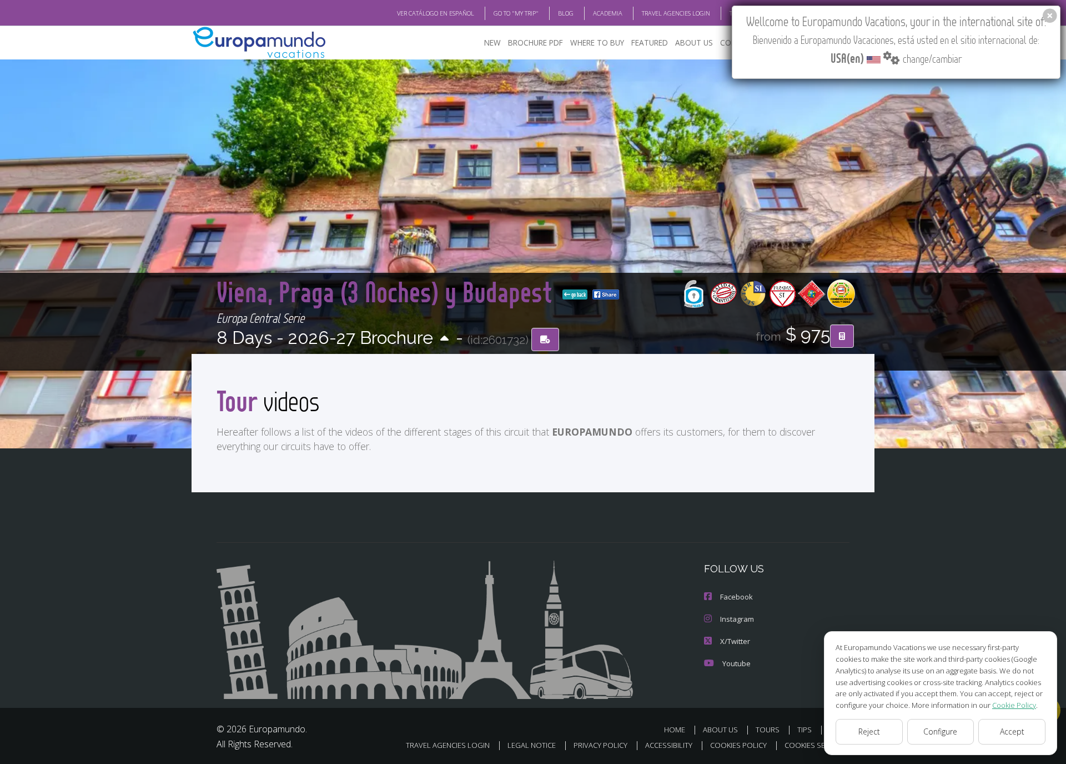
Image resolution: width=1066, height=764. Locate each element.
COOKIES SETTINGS (817, 745)
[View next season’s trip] (444, 339)
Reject (869, 731)
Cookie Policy (1014, 705)
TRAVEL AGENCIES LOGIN (676, 13)
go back (578, 294)
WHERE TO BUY (597, 42)
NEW (492, 42)
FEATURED (649, 42)
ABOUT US (694, 42)
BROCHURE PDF (535, 42)
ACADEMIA (607, 13)
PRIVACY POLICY (600, 745)
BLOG (566, 13)
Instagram (737, 619)
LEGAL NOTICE (531, 745)
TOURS (768, 730)
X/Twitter (735, 641)
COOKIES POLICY (738, 745)
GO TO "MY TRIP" (516, 13)
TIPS (804, 730)
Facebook (736, 597)
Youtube (736, 663)
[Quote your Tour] (842, 336)
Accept (1012, 731)
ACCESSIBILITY (668, 745)
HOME (674, 730)
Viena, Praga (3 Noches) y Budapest (387, 291)
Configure (940, 731)
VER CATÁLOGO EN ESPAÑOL (435, 13)
